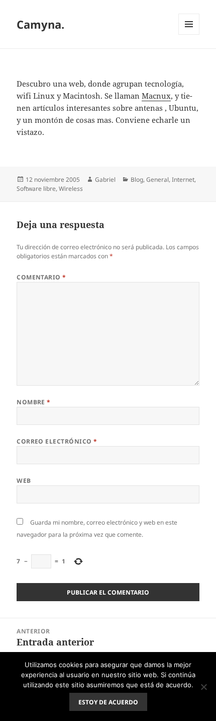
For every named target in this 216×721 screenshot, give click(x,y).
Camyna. (40, 24)
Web (24, 480)
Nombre (34, 402)
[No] (203, 687)
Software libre (36, 188)
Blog (137, 179)
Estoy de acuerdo (108, 702)
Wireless (71, 188)
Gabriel (105, 179)
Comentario (41, 277)
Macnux (156, 96)
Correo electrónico (57, 441)
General (157, 179)
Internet (183, 179)
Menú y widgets (189, 34)
